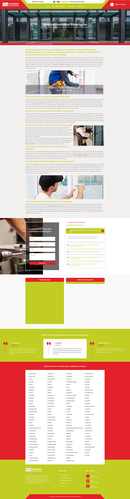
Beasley (31, 392)
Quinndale (88, 379)
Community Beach (33, 444)
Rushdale (88, 403)
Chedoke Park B (33, 439)
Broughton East (33, 409)
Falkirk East (51, 398)
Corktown (31, 449)
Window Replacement (66, 480)
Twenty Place (89, 439)
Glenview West (51, 419)
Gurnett (50, 439)
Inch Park (69, 379)
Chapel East (32, 433)
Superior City (89, 428)
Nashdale (69, 447)
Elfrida (49, 392)
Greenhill (50, 430)
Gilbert (49, 411)
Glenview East (51, 417)
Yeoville (87, 455)
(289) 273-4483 (120, 4)
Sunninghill (88, 425)
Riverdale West (89, 392)
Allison (31, 379)
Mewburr (69, 433)
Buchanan (31, 417)
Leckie (68, 411)
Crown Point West (33, 460)
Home (47, 6)
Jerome (68, 384)
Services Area (71, 6)
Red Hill (87, 387)
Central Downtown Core (35, 428)
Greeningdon (51, 433)
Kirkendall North (71, 398)
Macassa (69, 422)
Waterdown (88, 444)
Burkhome (31, 419)
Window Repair (64, 475)
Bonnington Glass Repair (65, 496)
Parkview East (70, 460)
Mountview (69, 444)
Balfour (31, 384)
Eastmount (50, 387)
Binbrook (31, 398)
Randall (87, 384)
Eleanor (50, 390)
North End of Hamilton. (72, 452)
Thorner (87, 433)
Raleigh (87, 381)
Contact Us (81, 6)
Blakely (31, 403)
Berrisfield (31, 395)
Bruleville (31, 414)
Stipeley (87, 419)
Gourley (50, 422)
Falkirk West (51, 400)
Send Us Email (94, 482)
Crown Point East (33, 458)
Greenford (50, 428)
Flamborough (51, 406)
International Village (71, 381)
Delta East (50, 373)
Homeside (69, 373)
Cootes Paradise (33, 447)
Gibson (50, 409)
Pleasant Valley (89, 376)
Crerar (30, 455)
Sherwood (88, 409)
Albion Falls (32, 376)
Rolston (87, 398)
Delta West (50, 376)
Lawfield (69, 409)
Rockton (88, 395)
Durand (50, 384)
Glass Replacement (65, 477)
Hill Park (50, 460)
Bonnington (32, 44)
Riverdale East (89, 390)
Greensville (51, 436)
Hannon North (51, 447)
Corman (31, 452)
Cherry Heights (33, 441)
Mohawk (69, 439)
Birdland (31, 400)
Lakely (68, 403)
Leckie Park (69, 414)
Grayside (50, 425)
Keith (68, 387)
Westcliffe (88, 449)
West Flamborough (90, 447)
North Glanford (70, 455)
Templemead (89, 430)
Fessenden (50, 403)
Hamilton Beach (52, 441)
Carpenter (31, 425)
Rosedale (88, 400)
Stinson (87, 417)
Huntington (69, 376)
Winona (87, 452)
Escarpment (51, 395)
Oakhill (68, 458)
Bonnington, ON (94, 487)
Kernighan (69, 392)
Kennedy (69, 390)
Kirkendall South (71, 400)
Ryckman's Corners (90, 406)
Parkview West (89, 373)
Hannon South (51, 449)
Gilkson (50, 414)
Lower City (69, 419)
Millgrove (69, 436)
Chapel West (32, 436)
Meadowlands (70, 430)
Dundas (50, 381)
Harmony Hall (51, 455)
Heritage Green (51, 458)
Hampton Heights (52, 444)
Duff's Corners (51, 379)
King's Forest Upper (71, 395)
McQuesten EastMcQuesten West (75, 428)
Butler (30, 422)
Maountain (69, 425)
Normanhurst (70, 449)
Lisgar (68, 417)
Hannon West (51, 452)
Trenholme (88, 436)
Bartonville (31, 390)
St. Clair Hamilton (90, 414)
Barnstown (31, 387)
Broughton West (33, 411)
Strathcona (88, 422)
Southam (88, 411)
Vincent (87, 441)
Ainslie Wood (32, 373)
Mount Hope (70, 441)
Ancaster (31, 381)
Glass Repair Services (58, 6)
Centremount (32, 430)
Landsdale (69, 406)
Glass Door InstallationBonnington (44, 44)
